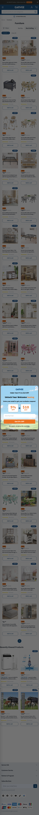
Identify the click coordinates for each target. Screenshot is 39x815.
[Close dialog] (36, 387)
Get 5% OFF (19, 421)
